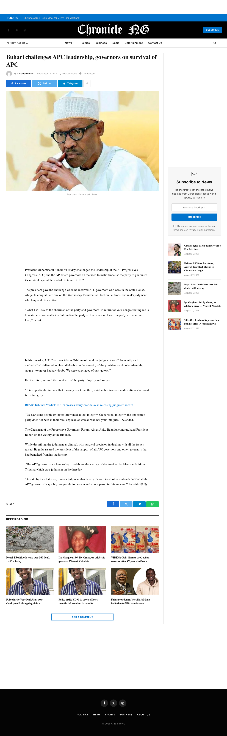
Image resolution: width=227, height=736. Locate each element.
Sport (115, 42)
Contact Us (155, 42)
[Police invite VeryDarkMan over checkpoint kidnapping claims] (30, 581)
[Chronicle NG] (113, 29)
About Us (143, 714)
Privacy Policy (196, 230)
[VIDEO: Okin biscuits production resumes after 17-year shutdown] (135, 539)
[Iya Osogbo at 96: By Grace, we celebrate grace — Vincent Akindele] (82, 539)
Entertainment (134, 42)
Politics (85, 42)
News (68, 42)
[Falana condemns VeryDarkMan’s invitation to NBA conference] (135, 581)
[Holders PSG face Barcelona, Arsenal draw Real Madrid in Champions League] (174, 267)
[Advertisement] (87, 232)
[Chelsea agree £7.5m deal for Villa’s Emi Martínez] (174, 250)
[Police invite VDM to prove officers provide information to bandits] (82, 581)
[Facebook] (9, 206)
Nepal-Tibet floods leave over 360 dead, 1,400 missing (28, 559)
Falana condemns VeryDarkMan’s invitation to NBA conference (130, 601)
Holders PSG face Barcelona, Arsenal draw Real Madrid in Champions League (199, 267)
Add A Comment (82, 617)
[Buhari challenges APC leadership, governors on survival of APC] (82, 141)
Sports (110, 714)
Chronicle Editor (25, 73)
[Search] (215, 43)
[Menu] (220, 43)
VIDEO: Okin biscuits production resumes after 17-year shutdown (130, 559)
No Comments (70, 73)
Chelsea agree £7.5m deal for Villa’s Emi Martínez (51, 17)
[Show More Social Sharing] (86, 83)
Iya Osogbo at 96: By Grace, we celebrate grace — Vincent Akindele (82, 559)
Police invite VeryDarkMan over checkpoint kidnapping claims (24, 601)
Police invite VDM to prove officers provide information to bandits (78, 601)
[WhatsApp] (9, 223)
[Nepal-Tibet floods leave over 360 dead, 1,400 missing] (30, 539)
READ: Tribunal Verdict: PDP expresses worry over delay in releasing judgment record (79, 405)
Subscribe (212, 30)
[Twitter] (9, 214)
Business (101, 42)
